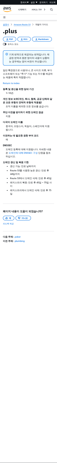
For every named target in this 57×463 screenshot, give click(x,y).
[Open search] (51, 9)
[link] (41, 24)
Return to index (11, 83)
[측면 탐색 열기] (4, 17)
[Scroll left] (16, 9)
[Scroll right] (44, 9)
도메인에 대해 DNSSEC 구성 (23, 152)
